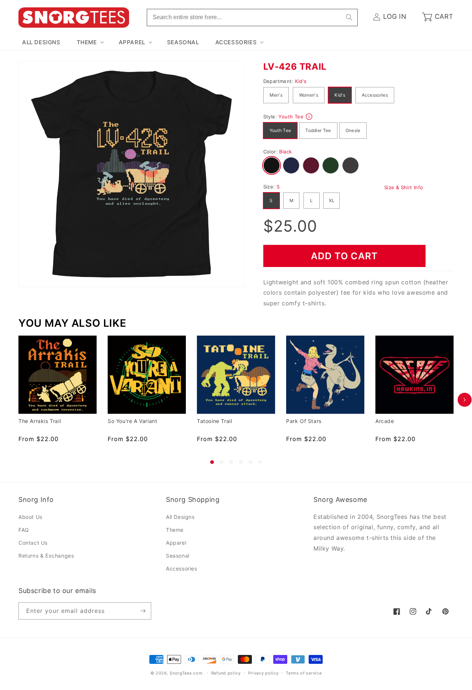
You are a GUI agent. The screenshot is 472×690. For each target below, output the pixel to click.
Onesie (353, 130)
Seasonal (178, 555)
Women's (308, 95)
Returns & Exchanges (46, 555)
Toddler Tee (318, 130)
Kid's (339, 95)
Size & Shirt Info (403, 187)
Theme (175, 530)
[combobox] (252, 17)
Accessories (375, 95)
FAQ (23, 530)
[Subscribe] (143, 611)
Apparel (176, 543)
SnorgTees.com (186, 673)
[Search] (349, 17)
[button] (89, 42)
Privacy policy (263, 673)
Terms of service (304, 673)
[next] (464, 400)
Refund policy (226, 673)
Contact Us (33, 543)
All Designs (180, 517)
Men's (276, 95)
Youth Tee (280, 130)
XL (332, 200)
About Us (30, 517)
